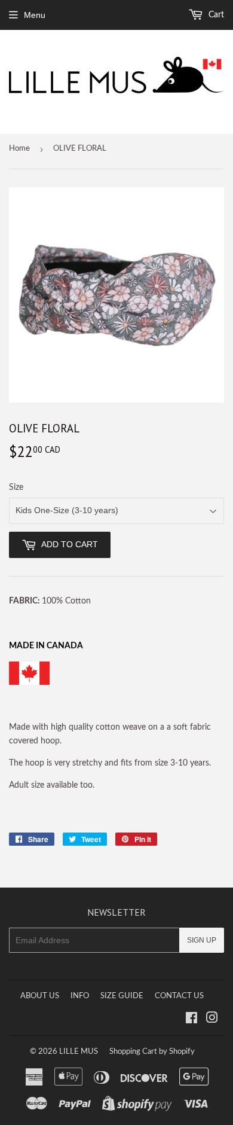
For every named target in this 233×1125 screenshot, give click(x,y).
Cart (215, 15)
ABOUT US (39, 996)
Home (19, 149)
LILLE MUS (78, 1052)
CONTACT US (179, 996)
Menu (34, 15)
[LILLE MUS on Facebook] (191, 1020)
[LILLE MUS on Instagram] (212, 1020)
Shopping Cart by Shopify (152, 1052)
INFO (79, 996)
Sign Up (201, 940)
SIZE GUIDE (121, 996)
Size (16, 487)
